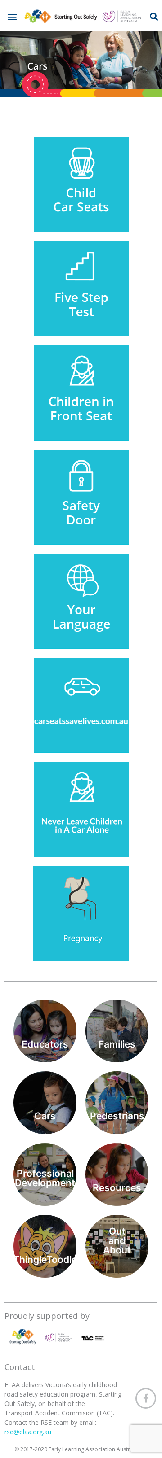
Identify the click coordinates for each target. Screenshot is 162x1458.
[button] (12, 16)
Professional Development (45, 1178)
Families (117, 1044)
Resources (117, 1187)
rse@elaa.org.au (28, 1431)
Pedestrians (117, 1116)
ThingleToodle (45, 1259)
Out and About (117, 1241)
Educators (45, 1044)
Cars (45, 1116)
